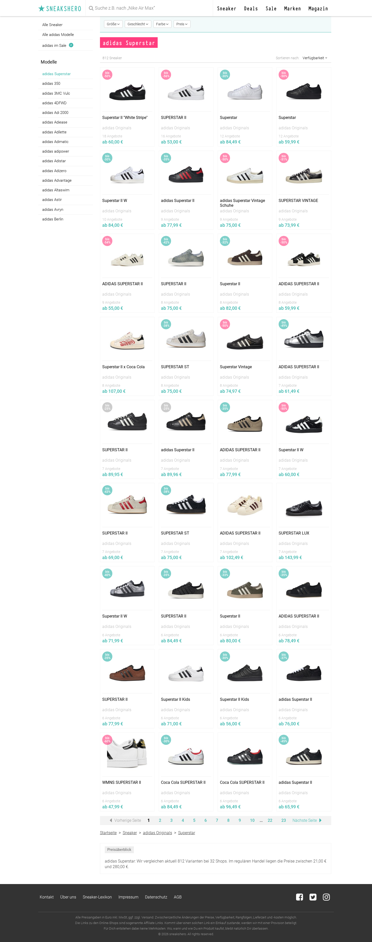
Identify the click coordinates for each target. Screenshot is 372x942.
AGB (178, 897)
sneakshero (61, 8)
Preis (180, 24)
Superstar (186, 832)
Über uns (68, 897)
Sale (271, 8)
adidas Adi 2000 (55, 112)
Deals (251, 8)
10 (252, 820)
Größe (112, 24)
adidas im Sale (55, 45)
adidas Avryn (52, 209)
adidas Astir (52, 199)
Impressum (128, 897)
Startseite (108, 832)
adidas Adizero (54, 171)
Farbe (161, 24)
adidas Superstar (56, 74)
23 (283, 820)
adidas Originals (157, 832)
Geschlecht (137, 24)
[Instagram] (326, 899)
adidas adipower (55, 151)
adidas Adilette (54, 132)
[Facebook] (300, 899)
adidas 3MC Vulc (56, 93)
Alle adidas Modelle (58, 34)
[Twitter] (313, 899)
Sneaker (226, 8)
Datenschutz (156, 897)
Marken (292, 8)
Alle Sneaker (52, 25)
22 (270, 820)
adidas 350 (51, 83)
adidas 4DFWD (54, 103)
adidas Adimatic (55, 141)
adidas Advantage (57, 180)
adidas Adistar (54, 161)
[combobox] (150, 8)
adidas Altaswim (55, 190)
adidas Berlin (52, 219)
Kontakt (47, 897)
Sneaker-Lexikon (97, 897)
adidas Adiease (54, 122)
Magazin (318, 8)
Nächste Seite (305, 820)
